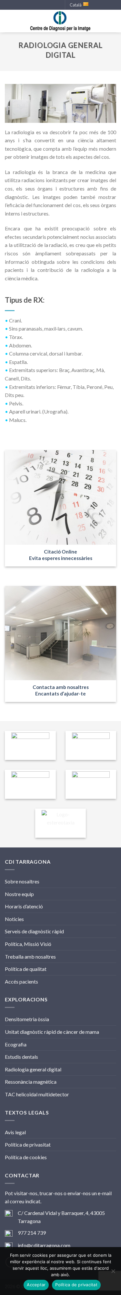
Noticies (14, 919)
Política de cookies (26, 1157)
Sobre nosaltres (22, 881)
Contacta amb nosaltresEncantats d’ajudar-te (61, 690)
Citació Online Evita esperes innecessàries (60, 555)
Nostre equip (19, 894)
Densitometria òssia (27, 1019)
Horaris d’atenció (24, 906)
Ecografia (15, 1044)
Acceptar (36, 1284)
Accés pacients (21, 981)
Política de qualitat (25, 969)
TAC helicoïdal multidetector (37, 1094)
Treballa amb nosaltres (30, 956)
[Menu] (9, 21)
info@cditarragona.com (44, 1245)
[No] (113, 1273)
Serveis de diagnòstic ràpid (34, 931)
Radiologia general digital (33, 1069)
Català (76, 4)
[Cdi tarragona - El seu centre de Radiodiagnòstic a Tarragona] (60, 21)
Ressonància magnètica (30, 1082)
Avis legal (15, 1132)
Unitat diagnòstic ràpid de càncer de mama (52, 1032)
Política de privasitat (28, 1144)
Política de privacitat (76, 1284)
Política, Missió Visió (28, 944)
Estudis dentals (21, 1057)
